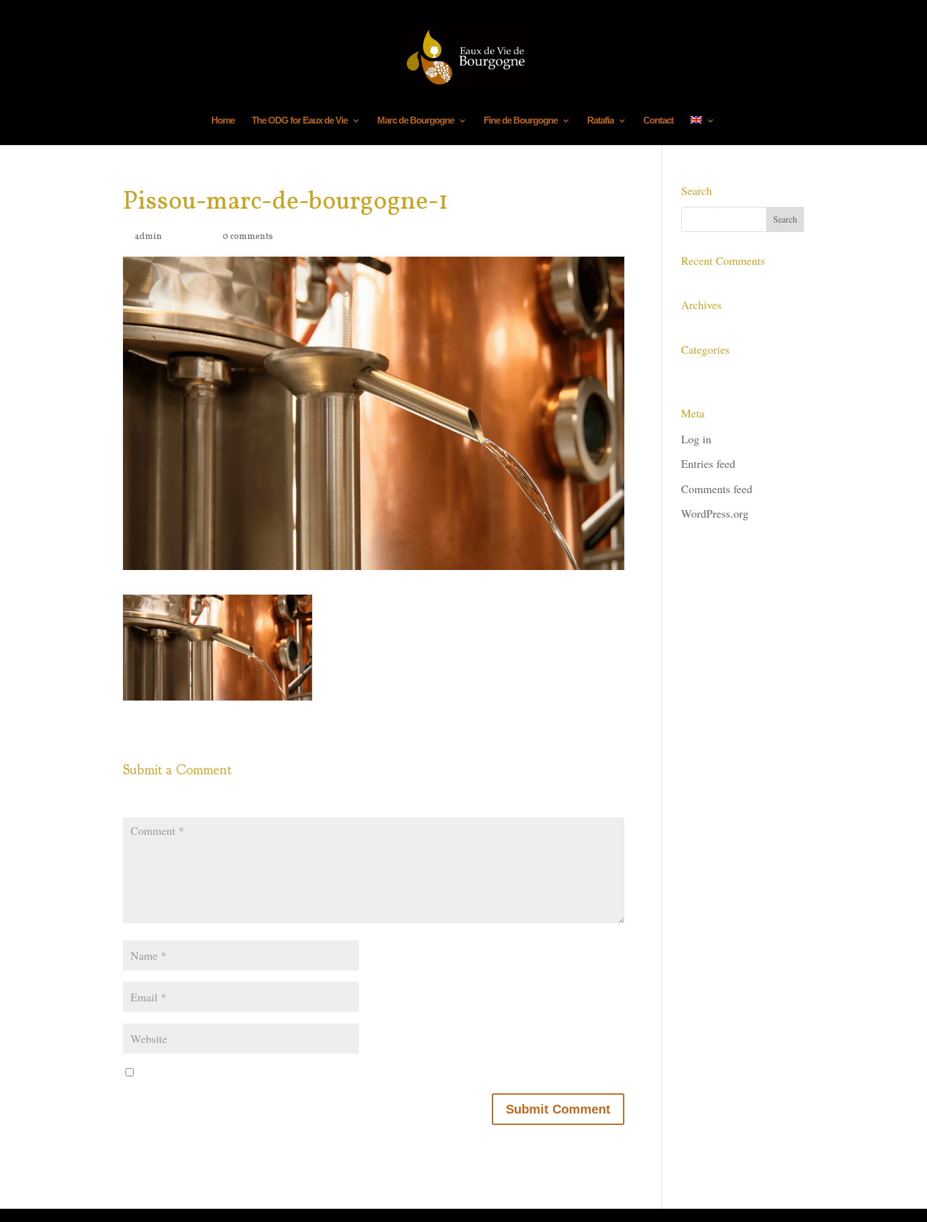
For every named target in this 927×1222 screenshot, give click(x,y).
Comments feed (716, 488)
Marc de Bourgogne (415, 120)
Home (223, 120)
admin (148, 237)
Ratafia (600, 120)
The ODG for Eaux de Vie (299, 120)
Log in (696, 438)
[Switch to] (702, 130)
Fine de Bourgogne (520, 120)
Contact (658, 120)
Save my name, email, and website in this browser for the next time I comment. (340, 1073)
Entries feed (708, 463)
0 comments (248, 237)
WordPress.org (715, 513)
